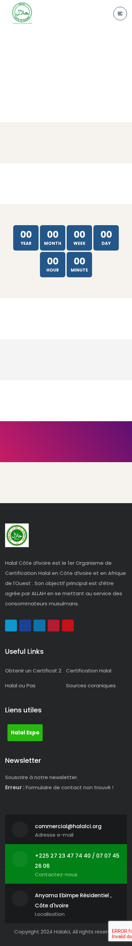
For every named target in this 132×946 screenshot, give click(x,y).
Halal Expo (25, 732)
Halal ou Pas (20, 685)
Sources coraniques (91, 685)
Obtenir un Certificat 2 (33, 670)
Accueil (45, 49)
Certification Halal (88, 670)
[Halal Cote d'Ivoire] (22, 14)
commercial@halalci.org (68, 826)
